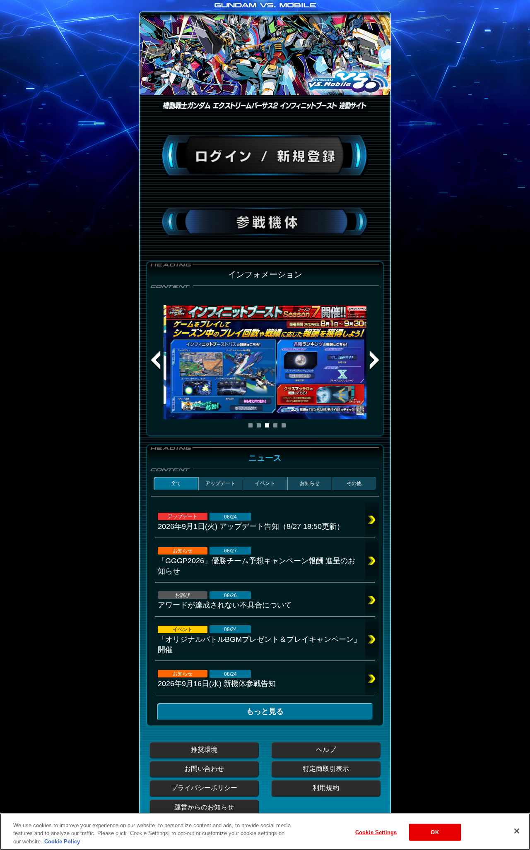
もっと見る (265, 711)
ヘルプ (326, 749)
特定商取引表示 (326, 768)
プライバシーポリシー (204, 787)
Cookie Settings (376, 832)
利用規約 (326, 787)
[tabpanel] (265, 362)
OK (434, 832)
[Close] (517, 831)
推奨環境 (204, 749)
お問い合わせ (204, 768)
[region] (265, 831)
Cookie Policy (62, 841)
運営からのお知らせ (204, 807)
